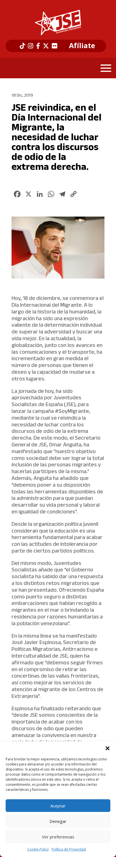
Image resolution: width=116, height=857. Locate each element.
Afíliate (82, 45)
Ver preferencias (58, 837)
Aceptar (58, 806)
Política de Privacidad (69, 849)
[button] (107, 748)
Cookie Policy (38, 849)
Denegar (58, 821)
